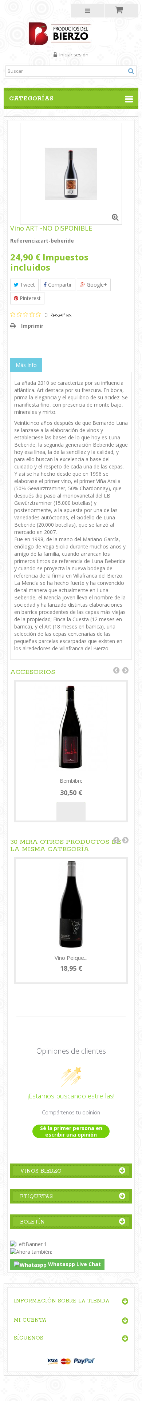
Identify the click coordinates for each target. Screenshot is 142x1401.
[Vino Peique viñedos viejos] (71, 904)
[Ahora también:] (31, 1251)
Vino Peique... (71, 957)
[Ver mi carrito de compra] (122, 10)
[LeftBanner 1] (28, 1243)
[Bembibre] (71, 727)
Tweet (27, 284)
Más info (26, 365)
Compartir (59, 284)
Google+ (96, 284)
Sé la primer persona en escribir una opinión (71, 1131)
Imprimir (32, 325)
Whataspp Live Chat (74, 1264)
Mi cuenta (30, 1320)
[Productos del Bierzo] (71, 32)
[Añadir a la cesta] (71, 811)
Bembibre (71, 780)
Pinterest (29, 298)
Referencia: (25, 240)
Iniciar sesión (73, 54)
